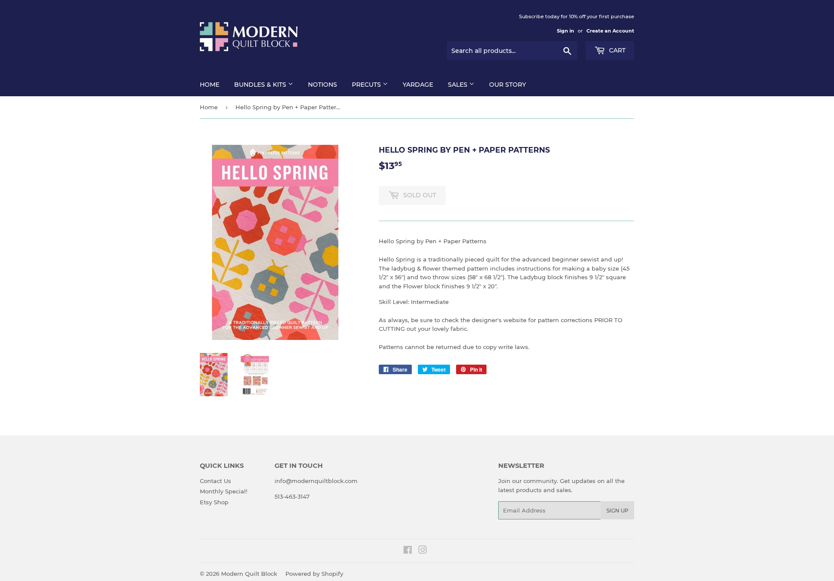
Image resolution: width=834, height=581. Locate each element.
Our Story (507, 84)
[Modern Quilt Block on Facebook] (407, 551)
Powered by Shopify (314, 573)
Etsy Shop (214, 502)
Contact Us (215, 480)
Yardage (418, 84)
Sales (458, 84)
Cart (616, 50)
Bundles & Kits (261, 84)
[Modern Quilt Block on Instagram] (422, 551)
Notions (322, 84)
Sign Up (617, 510)
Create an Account (610, 31)
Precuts (367, 84)
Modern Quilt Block (249, 573)
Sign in (565, 31)
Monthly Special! (223, 491)
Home (209, 84)
